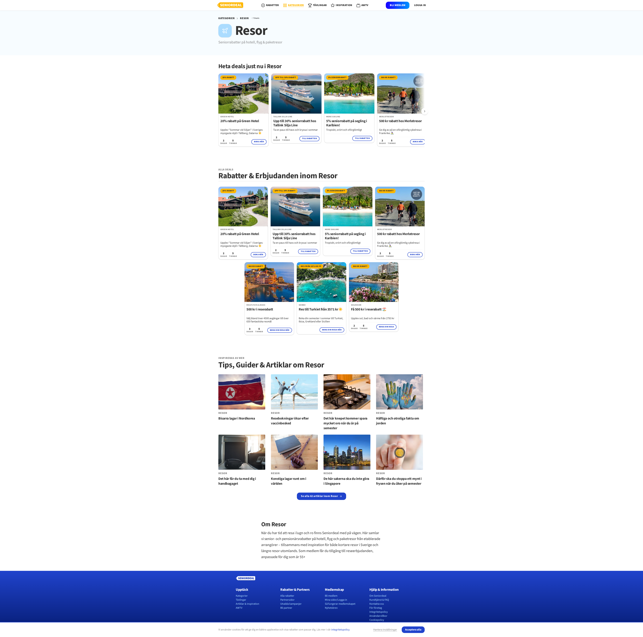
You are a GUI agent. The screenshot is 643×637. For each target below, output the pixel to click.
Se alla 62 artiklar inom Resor (319, 496)
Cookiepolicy (376, 620)
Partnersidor (287, 600)
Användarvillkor (378, 616)
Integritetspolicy (378, 612)
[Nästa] (424, 111)
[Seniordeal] (230, 5)
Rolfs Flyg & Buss (255, 305)
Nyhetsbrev (331, 608)
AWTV (239, 608)
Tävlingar (241, 600)
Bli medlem (397, 5)
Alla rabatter (287, 596)
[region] (321, 111)
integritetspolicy (340, 629)
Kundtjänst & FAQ (379, 600)
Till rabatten (309, 138)
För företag (375, 608)
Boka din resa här (279, 330)
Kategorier (226, 18)
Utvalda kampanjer (291, 604)
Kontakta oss (376, 604)
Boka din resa (386, 326)
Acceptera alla (413, 629)
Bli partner (286, 608)
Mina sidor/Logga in (336, 600)
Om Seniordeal (377, 596)
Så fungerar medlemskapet (340, 604)
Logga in (420, 5)
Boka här (259, 141)
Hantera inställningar (385, 629)
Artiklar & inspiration (247, 604)
